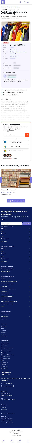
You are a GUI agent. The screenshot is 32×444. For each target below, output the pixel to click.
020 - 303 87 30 (8, 383)
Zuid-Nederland (14, 56)
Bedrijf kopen (4, 345)
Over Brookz (4, 326)
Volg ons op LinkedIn (9, 399)
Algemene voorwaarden (16, 432)
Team (2, 328)
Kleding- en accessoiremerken (18, 52)
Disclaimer (16, 433)
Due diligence (4, 362)
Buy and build (4, 368)
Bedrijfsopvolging (5, 358)
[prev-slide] (1, 180)
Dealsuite (3, 407)
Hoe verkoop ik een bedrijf (7, 422)
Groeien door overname (7, 418)
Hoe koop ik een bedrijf (6, 420)
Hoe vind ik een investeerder (7, 424)
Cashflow (3, 364)
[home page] (3, 2)
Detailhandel (13, 50)
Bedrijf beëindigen (5, 356)
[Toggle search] (20, 2)
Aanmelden (26, 224)
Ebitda (2, 360)
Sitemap (3, 334)
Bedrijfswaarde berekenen (7, 347)
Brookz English (4, 336)
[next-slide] (31, 180)
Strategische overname (6, 351)
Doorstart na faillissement (7, 354)
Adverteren (3, 330)
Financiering (4, 352)
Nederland (13, 54)
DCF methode (4, 366)
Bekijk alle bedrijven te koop (16, 201)
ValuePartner (4, 409)
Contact (3, 332)
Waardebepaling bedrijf (7, 349)
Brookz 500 (3, 416)
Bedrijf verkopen (5, 343)
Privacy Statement (16, 435)
